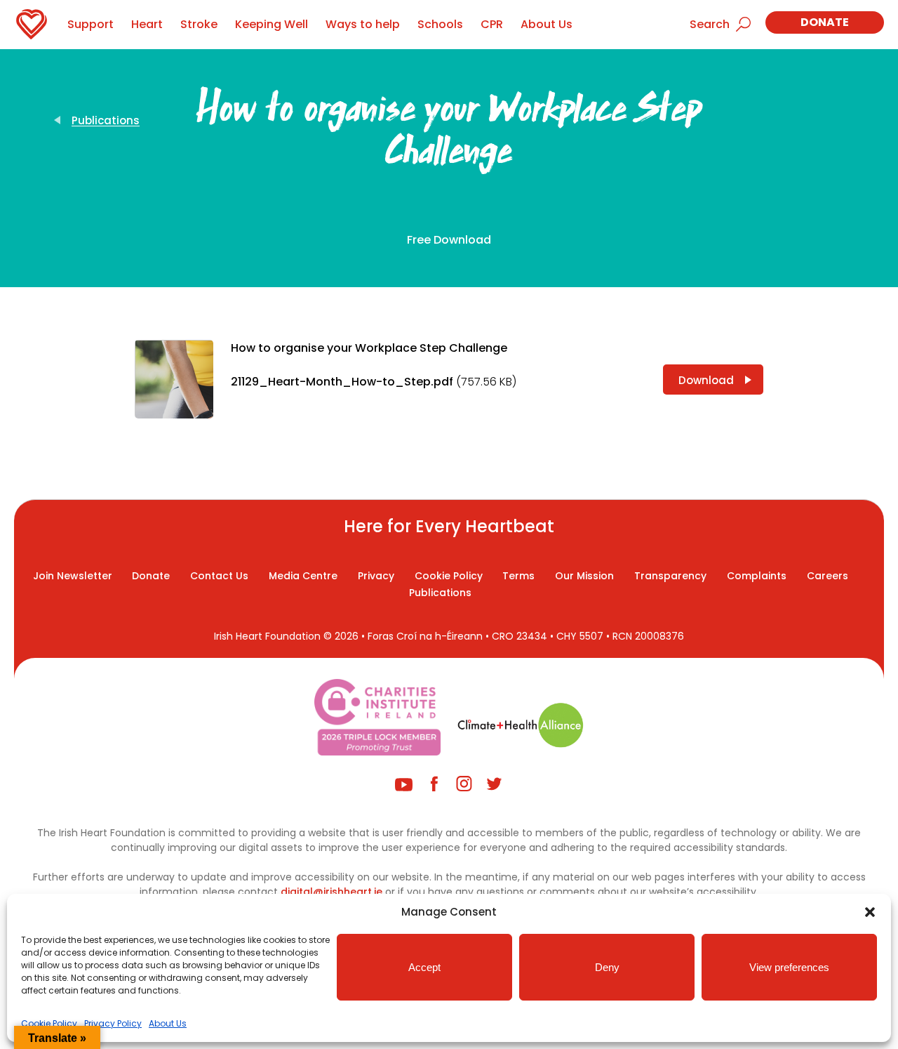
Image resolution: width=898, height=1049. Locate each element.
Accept (424, 967)
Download (706, 380)
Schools (440, 24)
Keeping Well (271, 24)
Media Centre (303, 576)
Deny (607, 967)
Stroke (198, 24)
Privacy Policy (113, 1023)
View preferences (789, 967)
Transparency (670, 576)
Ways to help (363, 24)
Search (710, 24)
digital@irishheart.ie (331, 892)
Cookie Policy (49, 1023)
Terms (518, 576)
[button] (870, 912)
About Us (168, 1023)
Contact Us (219, 576)
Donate (824, 22)
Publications (106, 120)
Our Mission (584, 576)
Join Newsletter (72, 576)
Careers (827, 576)
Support (90, 24)
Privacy (376, 576)
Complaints (756, 576)
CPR (492, 24)
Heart (147, 24)
